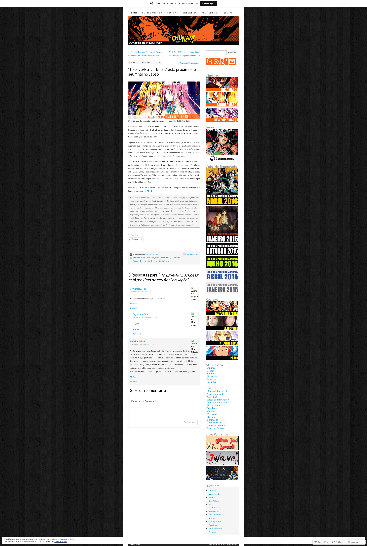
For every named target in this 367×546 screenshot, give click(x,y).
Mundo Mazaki (214, 508)
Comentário (189, 422)
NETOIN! (212, 518)
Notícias (156, 254)
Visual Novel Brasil (215, 528)
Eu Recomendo (152, 13)
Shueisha (176, 257)
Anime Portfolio (214, 494)
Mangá (168, 257)
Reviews (172, 13)
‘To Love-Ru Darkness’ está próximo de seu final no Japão (162, 71)
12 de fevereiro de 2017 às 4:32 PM (142, 344)
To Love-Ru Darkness (160, 261)
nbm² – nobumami (215, 514)
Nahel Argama (213, 511)
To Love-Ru (145, 261)
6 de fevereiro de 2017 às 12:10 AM (142, 291)
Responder (134, 308)
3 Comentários (193, 254)
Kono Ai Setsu (214, 501)
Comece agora (208, 3)
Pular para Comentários (188, 62)
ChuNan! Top (210, 13)
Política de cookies (60, 541)
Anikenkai (212, 490)
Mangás (148, 254)
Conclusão (150, 257)
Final (157, 257)
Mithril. (211, 504)
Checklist (190, 13)
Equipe (228, 13)
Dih (134, 62)
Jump (163, 257)
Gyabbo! (212, 497)
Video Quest (213, 525)
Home (134, 13)
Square (136, 261)
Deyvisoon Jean (138, 288)
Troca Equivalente (215, 521)
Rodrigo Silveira (138, 341)
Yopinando (212, 532)
